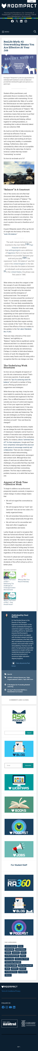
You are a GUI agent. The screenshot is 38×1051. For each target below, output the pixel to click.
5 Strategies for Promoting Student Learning (18, 685)
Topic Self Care (28, 679)
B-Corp (20, 946)
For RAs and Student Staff (12, 955)
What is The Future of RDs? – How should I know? (10, 602)
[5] (5, 271)
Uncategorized (22, 972)
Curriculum (16, 952)
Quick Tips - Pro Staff (11, 965)
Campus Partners (20, 949)
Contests (8, 952)
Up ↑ (19, 1047)
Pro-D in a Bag (9, 959)
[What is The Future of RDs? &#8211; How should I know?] (10, 595)
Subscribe (28, 765)
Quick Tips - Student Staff (25, 965)
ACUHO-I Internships (11, 946)
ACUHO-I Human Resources (16, 677)
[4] (26, 258)
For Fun (23, 952)
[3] (24, 258)
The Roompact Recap (11, 972)
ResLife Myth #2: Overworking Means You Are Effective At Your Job (19, 46)
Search (29, 733)
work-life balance (10, 234)
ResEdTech (15, 968)
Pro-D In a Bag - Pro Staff (22, 959)
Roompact (22, 968)
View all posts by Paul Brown (21, 664)
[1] (26, 244)
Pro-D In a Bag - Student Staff (13, 962)
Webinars (8, 975)
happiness (11, 253)
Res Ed (9, 674)
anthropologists (15, 250)
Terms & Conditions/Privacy (11, 991)
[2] (28, 244)
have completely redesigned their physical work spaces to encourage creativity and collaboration (19, 447)
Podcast (23, 955)
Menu (7, 32)
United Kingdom (19, 264)
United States (16, 272)
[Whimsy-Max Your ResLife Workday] (24, 575)
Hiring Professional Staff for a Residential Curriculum (17, 690)
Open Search (34, 32)
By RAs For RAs (9, 949)
